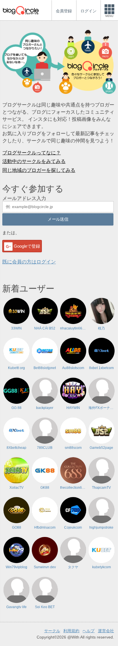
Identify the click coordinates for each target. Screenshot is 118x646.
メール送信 (58, 219)
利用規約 (71, 630)
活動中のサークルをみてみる (34, 161)
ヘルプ (88, 630)
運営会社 (106, 630)
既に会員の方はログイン (29, 262)
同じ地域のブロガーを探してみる (38, 170)
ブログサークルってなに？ (31, 153)
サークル (52, 630)
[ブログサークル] (20, 10)
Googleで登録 (27, 246)
